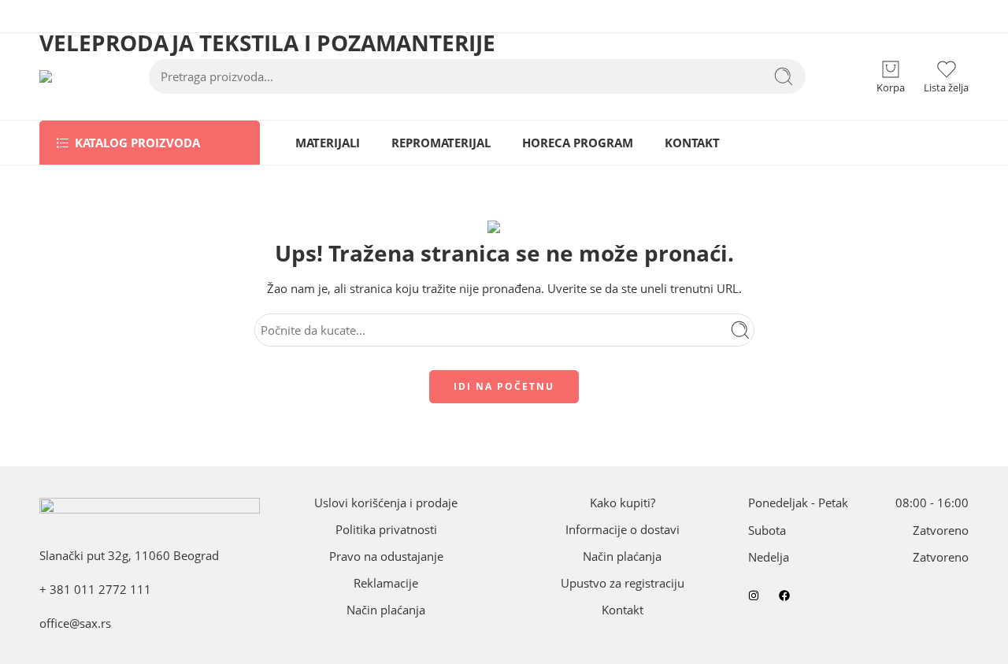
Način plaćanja (385, 610)
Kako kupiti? (622, 502)
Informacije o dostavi (622, 529)
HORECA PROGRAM (577, 142)
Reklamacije (386, 583)
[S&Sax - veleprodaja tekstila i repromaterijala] (62, 76)
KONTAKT (692, 142)
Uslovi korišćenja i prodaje (386, 502)
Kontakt (622, 610)
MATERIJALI (327, 142)
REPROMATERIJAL (441, 142)
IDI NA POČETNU (504, 386)
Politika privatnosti (386, 529)
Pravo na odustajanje (386, 556)
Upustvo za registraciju (622, 583)
